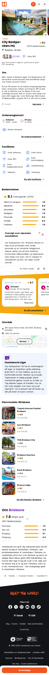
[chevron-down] (27, 519)
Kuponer (9, 658)
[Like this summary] (38, 268)
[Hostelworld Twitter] (16, 607)
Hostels (15, 624)
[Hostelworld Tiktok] (39, 607)
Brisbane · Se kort (13, 50)
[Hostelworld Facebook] (10, 607)
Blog (8, 624)
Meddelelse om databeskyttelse (17, 652)
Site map (15, 664)
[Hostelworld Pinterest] (33, 607)
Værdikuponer (20, 658)
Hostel (5, 39)
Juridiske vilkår (39, 652)
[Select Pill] (33, 4)
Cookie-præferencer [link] (29, 664)
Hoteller (23, 624)
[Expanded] (5, 576)
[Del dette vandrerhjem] (45, 34)
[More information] (42, 234)
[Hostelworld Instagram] (22, 607)
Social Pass (24, 629)
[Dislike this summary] (44, 268)
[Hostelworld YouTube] (27, 607)
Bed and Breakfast (35, 624)
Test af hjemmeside (36, 658)
